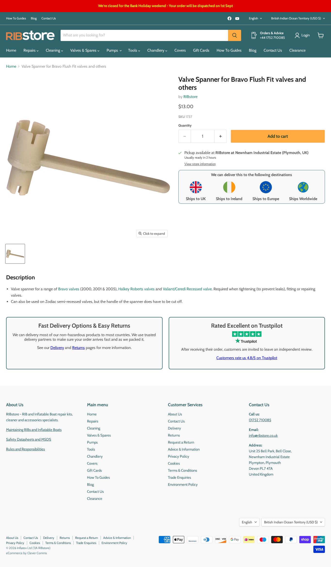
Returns (78, 347)
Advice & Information (184, 449)
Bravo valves (68, 289)
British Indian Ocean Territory (296, 18)
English (253, 18)
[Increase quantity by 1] (220, 136)
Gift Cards (201, 50)
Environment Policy (183, 484)
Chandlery (156, 50)
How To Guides (16, 18)
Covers (180, 50)
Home (11, 50)
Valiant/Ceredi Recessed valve (187, 289)
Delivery (57, 347)
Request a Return (181, 442)
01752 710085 (260, 420)
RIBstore (190, 96)
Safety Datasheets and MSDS (28, 439)
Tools (133, 50)
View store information (200, 164)
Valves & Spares (83, 50)
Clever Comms (37, 553)
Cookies (174, 463)
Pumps (113, 50)
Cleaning (53, 50)
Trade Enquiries (179, 477)
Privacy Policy (178, 456)
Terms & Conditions (182, 470)
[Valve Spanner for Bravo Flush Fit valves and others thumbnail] (15, 253)
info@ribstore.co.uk (263, 435)
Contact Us (48, 18)
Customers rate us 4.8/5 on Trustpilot (246, 358)
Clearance (297, 50)
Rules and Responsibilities (25, 449)
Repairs (30, 50)
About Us (175, 414)
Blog (34, 18)
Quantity (185, 125)
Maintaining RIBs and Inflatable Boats (34, 430)
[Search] (234, 35)
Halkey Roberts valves (136, 289)
